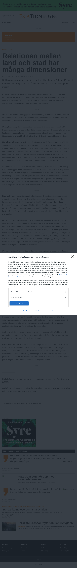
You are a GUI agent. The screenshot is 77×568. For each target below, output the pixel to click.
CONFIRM (19, 303)
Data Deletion (27, 311)
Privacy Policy (50, 311)
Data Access (38, 311)
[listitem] (38, 292)
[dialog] (38, 284)
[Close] (73, 257)
